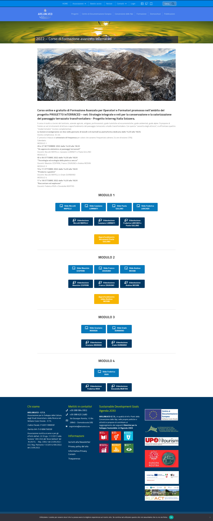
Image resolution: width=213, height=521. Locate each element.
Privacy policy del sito (78, 446)
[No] (210, 517)
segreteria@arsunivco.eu (79, 426)
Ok (171, 517)
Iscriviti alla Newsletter (79, 442)
